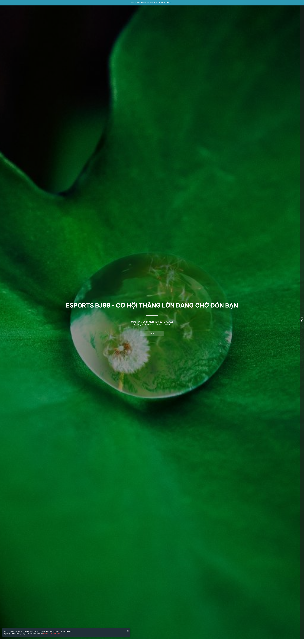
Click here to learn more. (52, 633)
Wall (302, 319)
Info (152, 333)
